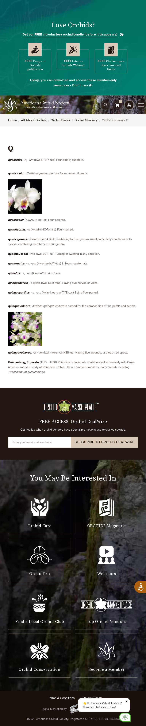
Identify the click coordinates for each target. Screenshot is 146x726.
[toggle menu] (141, 105)
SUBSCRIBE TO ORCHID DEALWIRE (104, 442)
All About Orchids (34, 120)
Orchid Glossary (86, 120)
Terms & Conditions (61, 698)
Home (12, 120)
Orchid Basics (60, 120)
